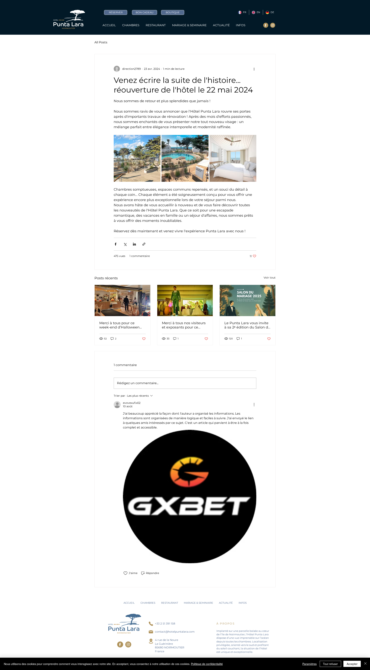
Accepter (352, 664)
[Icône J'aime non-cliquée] (125, 573)
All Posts (100, 42)
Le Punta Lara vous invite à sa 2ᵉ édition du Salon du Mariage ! (247, 325)
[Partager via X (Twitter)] (125, 244)
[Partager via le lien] (144, 244)
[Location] (150, 641)
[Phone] (150, 623)
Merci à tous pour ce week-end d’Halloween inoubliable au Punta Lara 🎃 (121, 325)
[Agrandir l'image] (137, 158)
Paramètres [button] (309, 664)
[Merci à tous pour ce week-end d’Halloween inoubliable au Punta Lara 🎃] (122, 300)
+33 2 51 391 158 (165, 623)
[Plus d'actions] (254, 68)
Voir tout (270, 277)
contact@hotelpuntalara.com (175, 631)
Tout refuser (330, 664)
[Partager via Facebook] (115, 244)
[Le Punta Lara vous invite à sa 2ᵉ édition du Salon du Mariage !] (247, 300)
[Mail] (150, 631)
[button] (241, 25)
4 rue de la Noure (166, 640)
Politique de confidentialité (207, 664)
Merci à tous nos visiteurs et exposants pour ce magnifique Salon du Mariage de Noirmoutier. (184, 325)
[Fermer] (365, 664)
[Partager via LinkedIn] (134, 244)
